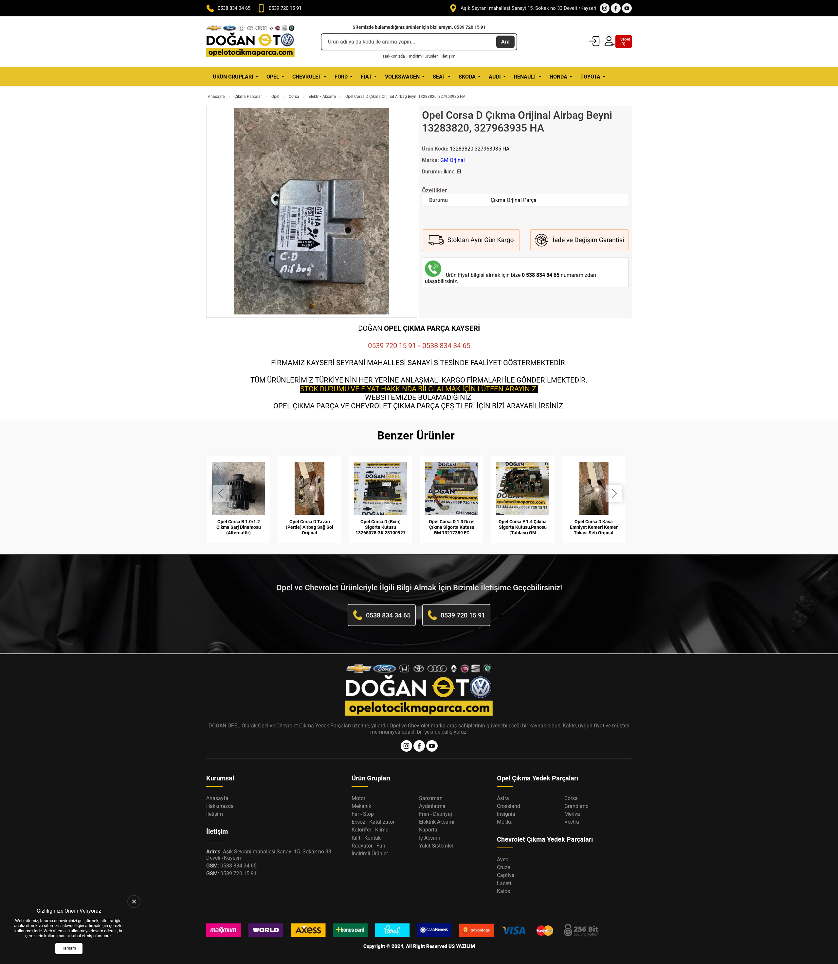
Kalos (503, 891)
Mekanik (361, 806)
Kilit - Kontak (366, 838)
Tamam (69, 948)
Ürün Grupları (233, 77)
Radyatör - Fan (368, 846)
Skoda (467, 77)
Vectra (571, 822)
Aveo (502, 859)
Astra (503, 798)
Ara (505, 42)
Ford (341, 77)
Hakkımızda (394, 56)
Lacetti (505, 883)
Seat (439, 77)
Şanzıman (431, 798)
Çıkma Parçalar (248, 96)
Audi (495, 77)
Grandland (576, 806)
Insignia (506, 814)
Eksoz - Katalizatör (373, 822)
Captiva (506, 875)
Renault (525, 77)
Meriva (572, 814)
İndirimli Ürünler (423, 56)
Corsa (294, 96)
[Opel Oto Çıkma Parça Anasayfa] (250, 41)
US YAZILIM (461, 946)
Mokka (505, 822)
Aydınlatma (432, 806)
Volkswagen (402, 77)
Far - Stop (363, 814)
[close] (133, 901)
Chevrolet (306, 77)
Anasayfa (216, 96)
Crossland (508, 806)
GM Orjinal (452, 160)
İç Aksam (429, 838)
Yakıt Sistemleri (437, 846)
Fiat (366, 77)
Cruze (503, 867)
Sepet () (623, 41)
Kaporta (428, 830)
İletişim (448, 56)
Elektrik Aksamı (322, 96)
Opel (272, 77)
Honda (558, 77)
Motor (358, 798)
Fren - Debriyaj (435, 814)
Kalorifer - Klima (370, 830)
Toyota (590, 77)
